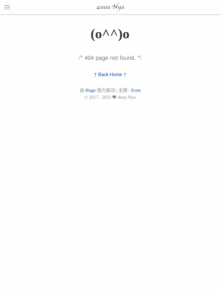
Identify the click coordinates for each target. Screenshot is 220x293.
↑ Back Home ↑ (110, 74)
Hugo (90, 90)
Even (136, 90)
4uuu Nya (110, 7)
